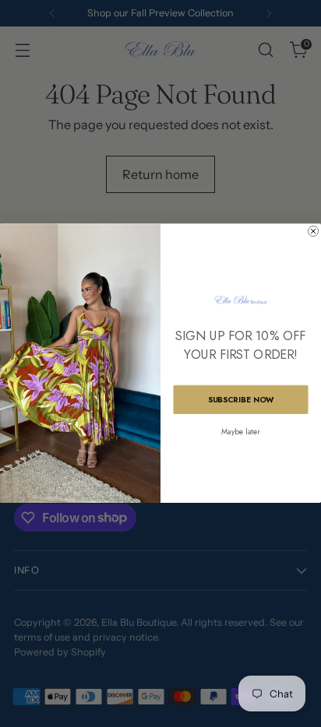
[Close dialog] (314, 232)
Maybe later (240, 432)
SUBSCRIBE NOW (241, 399)
